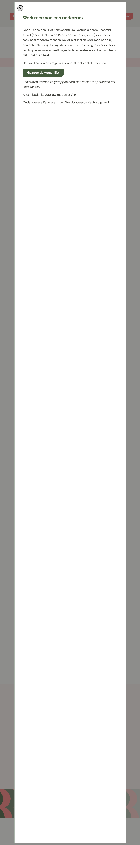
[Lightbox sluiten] (20, 8)
